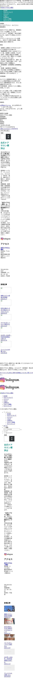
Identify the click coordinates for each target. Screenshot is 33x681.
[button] (21, 429)
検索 (2, 133)
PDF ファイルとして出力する (9, 128)
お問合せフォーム (5, 105)
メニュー (6, 399)
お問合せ (6, 402)
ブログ (5, 401)
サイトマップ (7, 406)
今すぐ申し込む (5, 130)
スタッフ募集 (7, 404)
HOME (5, 396)
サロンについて (8, 397)
